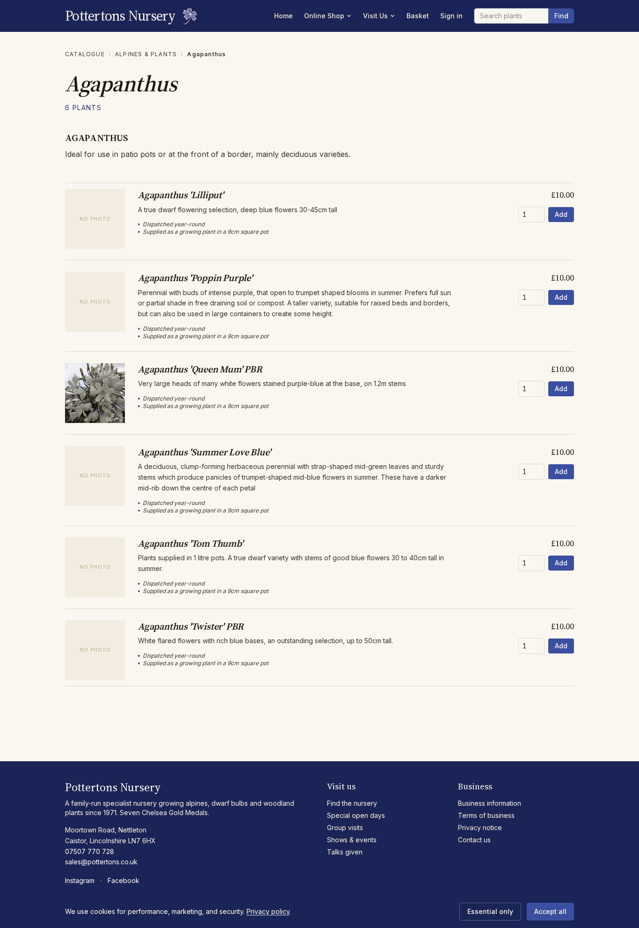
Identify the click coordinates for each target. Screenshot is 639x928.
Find (561, 16)
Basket (418, 16)
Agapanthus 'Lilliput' (181, 194)
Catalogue (85, 54)
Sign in (451, 16)
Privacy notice (480, 827)
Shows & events (352, 840)
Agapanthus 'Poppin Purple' (195, 277)
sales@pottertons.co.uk (101, 862)
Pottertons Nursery (120, 15)
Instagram (79, 880)
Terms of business (486, 815)
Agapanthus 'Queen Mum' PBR (200, 369)
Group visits (345, 827)
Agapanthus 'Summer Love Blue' (204, 452)
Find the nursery (352, 803)
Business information (489, 803)
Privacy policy (268, 911)
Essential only (490, 911)
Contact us (474, 840)
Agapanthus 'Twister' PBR (190, 626)
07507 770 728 (89, 851)
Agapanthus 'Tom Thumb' (190, 543)
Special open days (356, 815)
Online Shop (324, 16)
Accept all (550, 911)
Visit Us (375, 16)
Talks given (345, 852)
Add (561, 214)
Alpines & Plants (146, 54)
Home (283, 16)
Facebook (123, 880)
